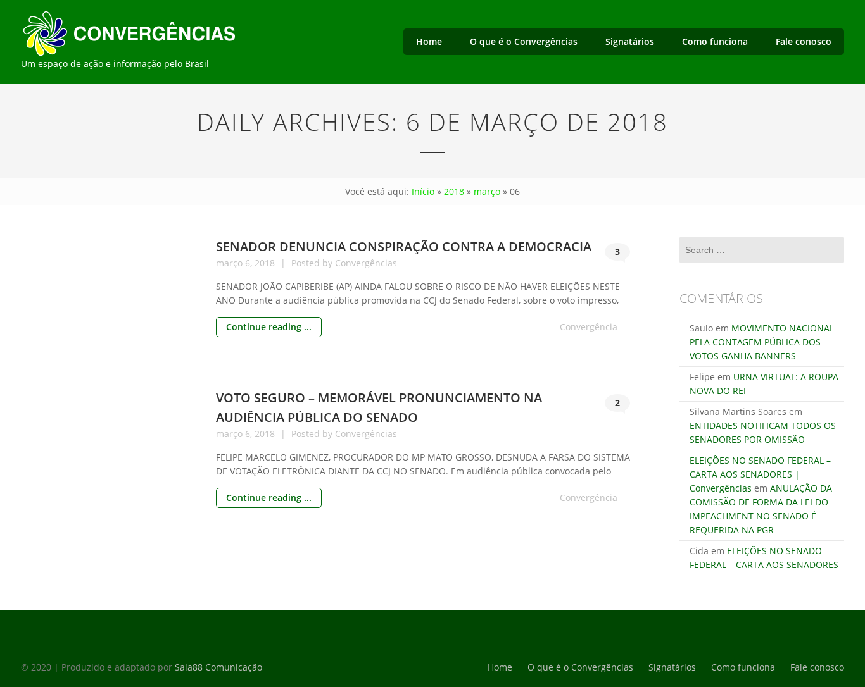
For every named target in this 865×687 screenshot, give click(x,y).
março (487, 191)
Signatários (629, 41)
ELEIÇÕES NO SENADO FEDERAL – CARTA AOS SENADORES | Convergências (760, 474)
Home (429, 41)
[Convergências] (157, 31)
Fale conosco (803, 41)
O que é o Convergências (524, 41)
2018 (454, 191)
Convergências (366, 263)
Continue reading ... (269, 327)
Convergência (588, 327)
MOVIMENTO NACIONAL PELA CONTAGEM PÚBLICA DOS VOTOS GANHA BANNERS (762, 342)
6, (250, 263)
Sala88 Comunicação (218, 667)
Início (423, 191)
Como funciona (715, 41)
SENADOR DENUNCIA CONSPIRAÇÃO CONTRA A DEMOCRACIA (403, 246)
